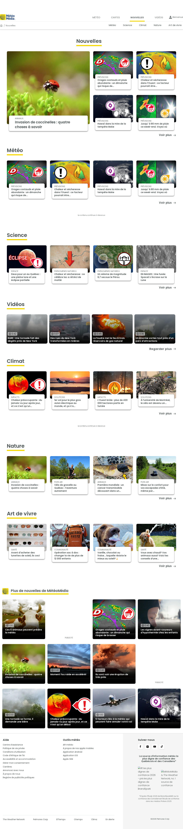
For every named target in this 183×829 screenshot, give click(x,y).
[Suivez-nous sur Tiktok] (161, 746)
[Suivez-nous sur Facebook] (140, 746)
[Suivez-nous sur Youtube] (154, 746)
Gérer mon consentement (16, 763)
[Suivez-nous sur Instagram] (147, 746)
